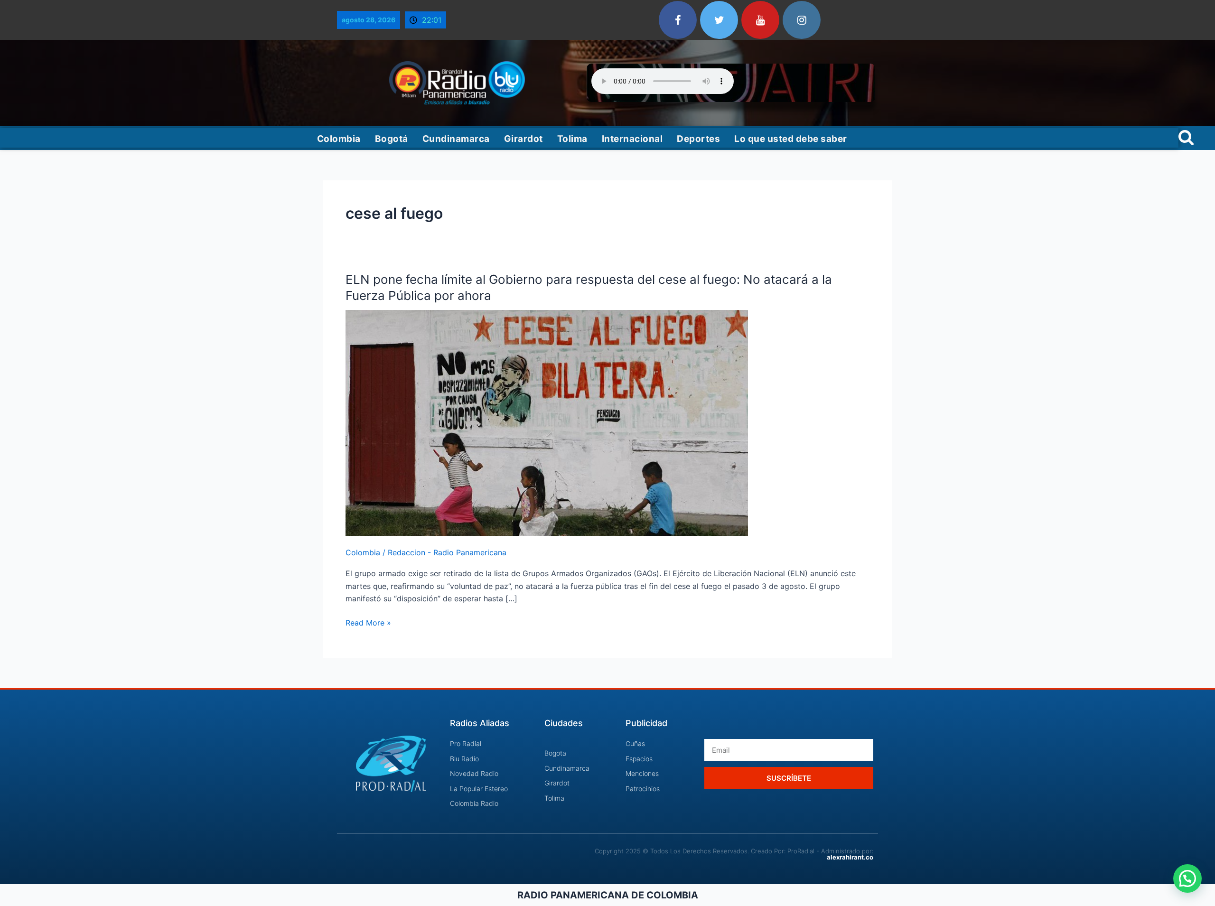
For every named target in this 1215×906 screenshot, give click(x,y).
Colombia (339, 138)
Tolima (572, 138)
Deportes (698, 138)
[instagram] (802, 20)
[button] (1187, 878)
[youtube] (760, 20)
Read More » (368, 621)
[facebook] (678, 20)
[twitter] (719, 20)
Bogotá (391, 138)
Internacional (632, 138)
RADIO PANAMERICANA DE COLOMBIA (607, 895)
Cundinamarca (456, 138)
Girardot (523, 138)
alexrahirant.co (850, 857)
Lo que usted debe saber (790, 138)
